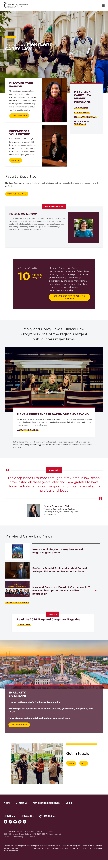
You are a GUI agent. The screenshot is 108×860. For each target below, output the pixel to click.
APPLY (71, 763)
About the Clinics (27, 430)
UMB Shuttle (27, 816)
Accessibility (18, 837)
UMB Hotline (49, 816)
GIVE (83, 763)
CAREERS (15, 160)
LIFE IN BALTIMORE (19, 725)
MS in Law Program (85, 117)
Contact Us (21, 803)
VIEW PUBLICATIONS (16, 194)
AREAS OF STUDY (19, 116)
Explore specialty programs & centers (69, 297)
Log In (69, 803)
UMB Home (10, 816)
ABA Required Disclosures (46, 803)
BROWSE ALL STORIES (17, 602)
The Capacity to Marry (23, 213)
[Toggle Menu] (103, 5)
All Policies (30, 837)
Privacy (7, 837)
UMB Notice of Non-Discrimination (86, 848)
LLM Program (82, 112)
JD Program (81, 108)
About (7, 803)
